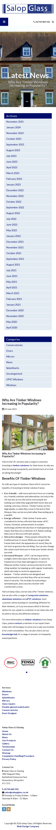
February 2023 (14, 178)
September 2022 (15, 207)
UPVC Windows (14, 379)
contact (18, 623)
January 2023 (13, 184)
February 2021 (14, 298)
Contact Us (7, 749)
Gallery (5, 743)
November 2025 (15, 121)
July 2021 (11, 270)
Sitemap (6, 753)
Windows (11, 385)
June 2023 (11, 161)
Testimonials (8, 746)
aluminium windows (12, 599)
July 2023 (11, 155)
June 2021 (11, 275)
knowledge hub (9, 634)
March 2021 (12, 293)
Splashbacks (12, 367)
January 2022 (13, 235)
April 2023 (11, 167)
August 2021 (13, 264)
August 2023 (13, 150)
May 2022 (11, 230)
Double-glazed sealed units (15, 707)
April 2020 (11, 327)
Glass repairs (8, 703)
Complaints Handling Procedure (18, 756)
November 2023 (15, 133)
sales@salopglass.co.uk (16, 792)
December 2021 (15, 241)
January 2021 (13, 304)
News (9, 362)
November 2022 (15, 195)
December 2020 (15, 310)
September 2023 (15, 144)
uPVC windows (33, 599)
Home (5, 731)
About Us (7, 734)
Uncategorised (14, 373)
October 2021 (13, 253)
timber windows (21, 465)
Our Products (9, 740)
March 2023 (12, 173)
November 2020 (15, 316)
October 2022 (13, 201)
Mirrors (10, 356)
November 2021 (15, 247)
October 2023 (13, 138)
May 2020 (11, 321)
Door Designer (9, 713)
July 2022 (11, 218)
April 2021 (11, 287)
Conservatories (14, 345)
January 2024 (13, 127)
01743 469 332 (11, 789)
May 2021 (11, 281)
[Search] (54, 22)
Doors (9, 350)
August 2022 (13, 213)
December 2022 (15, 190)
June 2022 (11, 224)
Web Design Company (28, 826)
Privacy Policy (9, 759)
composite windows (38, 595)
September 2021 (15, 258)
